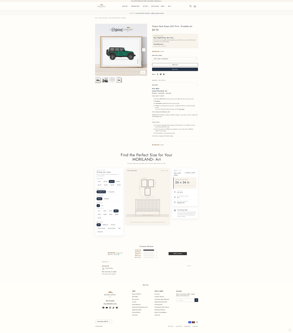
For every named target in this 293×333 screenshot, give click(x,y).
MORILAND (154, 80)
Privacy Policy (170, 326)
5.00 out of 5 (119, 253)
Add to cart (175, 64)
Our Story (157, 294)
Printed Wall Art (136, 312)
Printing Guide (158, 304)
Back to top (146, 285)
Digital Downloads (136, 310)
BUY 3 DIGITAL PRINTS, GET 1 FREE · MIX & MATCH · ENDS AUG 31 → (146, 1)
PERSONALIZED (135, 6)
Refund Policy (195, 326)
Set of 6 (106, 185)
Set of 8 (112, 185)
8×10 (105, 211)
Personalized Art (136, 304)
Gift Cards (134, 315)
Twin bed (113, 224)
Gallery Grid (102, 192)
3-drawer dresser (101, 228)
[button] (195, 6)
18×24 (110, 214)
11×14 (110, 211)
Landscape (106, 198)
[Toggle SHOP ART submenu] (129, 6)
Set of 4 (118, 181)
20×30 (116, 214)
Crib (99, 224)
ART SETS (145, 6)
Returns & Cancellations (161, 312)
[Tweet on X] (157, 74)
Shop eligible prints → (159, 44)
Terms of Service (179, 326)
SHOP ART (125, 6)
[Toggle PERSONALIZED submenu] (140, 6)
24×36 (99, 218)
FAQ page (181, 109)
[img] (105, 266)
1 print (99, 181)
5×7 (99, 211)
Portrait (99, 198)
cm (102, 205)
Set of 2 (105, 181)
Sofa (119, 228)
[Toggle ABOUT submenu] (165, 6)
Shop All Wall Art (136, 294)
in (98, 205)
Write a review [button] (178, 253)
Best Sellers (135, 296)
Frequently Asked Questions (162, 299)
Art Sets (134, 302)
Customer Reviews (159, 296)
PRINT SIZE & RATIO (157, 55)
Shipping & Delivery (160, 310)
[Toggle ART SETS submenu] (149, 6)
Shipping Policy (187, 326)
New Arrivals (135, 299)
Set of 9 (118, 185)
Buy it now (175, 69)
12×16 (116, 211)
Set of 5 (99, 185)
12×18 (99, 214)
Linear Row (111, 192)
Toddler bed (105, 224)
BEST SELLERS (155, 6)
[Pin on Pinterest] (163, 74)
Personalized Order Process (162, 307)
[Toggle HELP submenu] (172, 6)
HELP (169, 6)
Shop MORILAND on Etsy (110, 304)
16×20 (104, 214)
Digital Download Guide (161, 302)
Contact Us (157, 315)
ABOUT (163, 6)
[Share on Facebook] (160, 74)
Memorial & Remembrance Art (140, 307)
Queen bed (100, 231)
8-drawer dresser (112, 228)
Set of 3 (111, 181)
